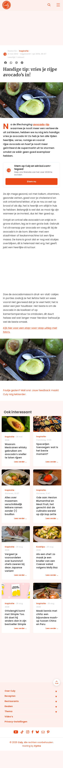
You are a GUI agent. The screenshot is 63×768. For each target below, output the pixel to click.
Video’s (9, 716)
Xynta (37, 745)
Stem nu (31, 181)
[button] (54, 691)
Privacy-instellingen (16, 721)
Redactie (12, 51)
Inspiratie (23, 51)
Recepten (10, 696)
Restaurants (12, 701)
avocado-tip (41, 124)
